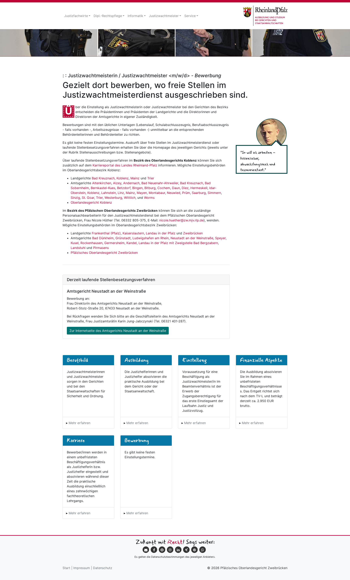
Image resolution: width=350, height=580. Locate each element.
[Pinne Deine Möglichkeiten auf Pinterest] (194, 549)
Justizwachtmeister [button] (164, 16)
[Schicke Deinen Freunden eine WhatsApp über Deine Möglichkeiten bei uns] (202, 549)
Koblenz (122, 178)
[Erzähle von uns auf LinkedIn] (178, 549)
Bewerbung (137, 440)
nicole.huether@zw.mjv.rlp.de (181, 220)
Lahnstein (108, 193)
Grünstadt (123, 238)
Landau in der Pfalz (160, 233)
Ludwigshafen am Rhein (150, 238)
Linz (121, 193)
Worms (149, 198)
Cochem (163, 188)
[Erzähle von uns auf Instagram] (170, 549)
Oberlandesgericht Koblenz (91, 202)
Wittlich (130, 198)
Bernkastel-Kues (103, 188)
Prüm (186, 193)
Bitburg (150, 188)
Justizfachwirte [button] (76, 16)
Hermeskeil (198, 188)
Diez (185, 188)
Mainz (135, 178)
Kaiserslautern (133, 233)
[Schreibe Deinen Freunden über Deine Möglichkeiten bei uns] (146, 549)
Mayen (142, 193)
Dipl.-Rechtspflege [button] (108, 16)
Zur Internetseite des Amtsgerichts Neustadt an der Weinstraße (117, 331)
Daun (176, 188)
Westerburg (113, 198)
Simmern (214, 193)
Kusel (75, 243)
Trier (150, 178)
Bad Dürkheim (103, 238)
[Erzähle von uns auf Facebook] (154, 549)
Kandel (131, 243)
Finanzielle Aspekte (261, 360)
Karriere (76, 440)
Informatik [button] (135, 16)
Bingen (137, 188)
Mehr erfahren (79, 423)
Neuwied (173, 193)
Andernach (131, 183)
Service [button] (190, 16)
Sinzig (75, 198)
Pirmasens (101, 248)
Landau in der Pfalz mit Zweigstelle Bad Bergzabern (178, 243)
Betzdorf (123, 188)
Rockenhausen (91, 243)
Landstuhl (78, 248)
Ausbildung (136, 360)
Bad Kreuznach (103, 178)
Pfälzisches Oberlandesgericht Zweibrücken (104, 253)
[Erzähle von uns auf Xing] (186, 549)
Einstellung (194, 360)
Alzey (117, 183)
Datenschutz (102, 568)
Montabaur (157, 193)
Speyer (220, 238)
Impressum (81, 568)
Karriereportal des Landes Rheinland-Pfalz (125, 165)
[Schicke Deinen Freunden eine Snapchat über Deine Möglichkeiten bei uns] (162, 549)
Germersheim (114, 243)
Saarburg (199, 193)
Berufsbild (77, 360)
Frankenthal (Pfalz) (106, 233)
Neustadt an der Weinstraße (192, 238)
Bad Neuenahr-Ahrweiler (159, 183)
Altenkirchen (101, 183)
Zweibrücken (193, 233)
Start (66, 568)
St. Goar (88, 198)
